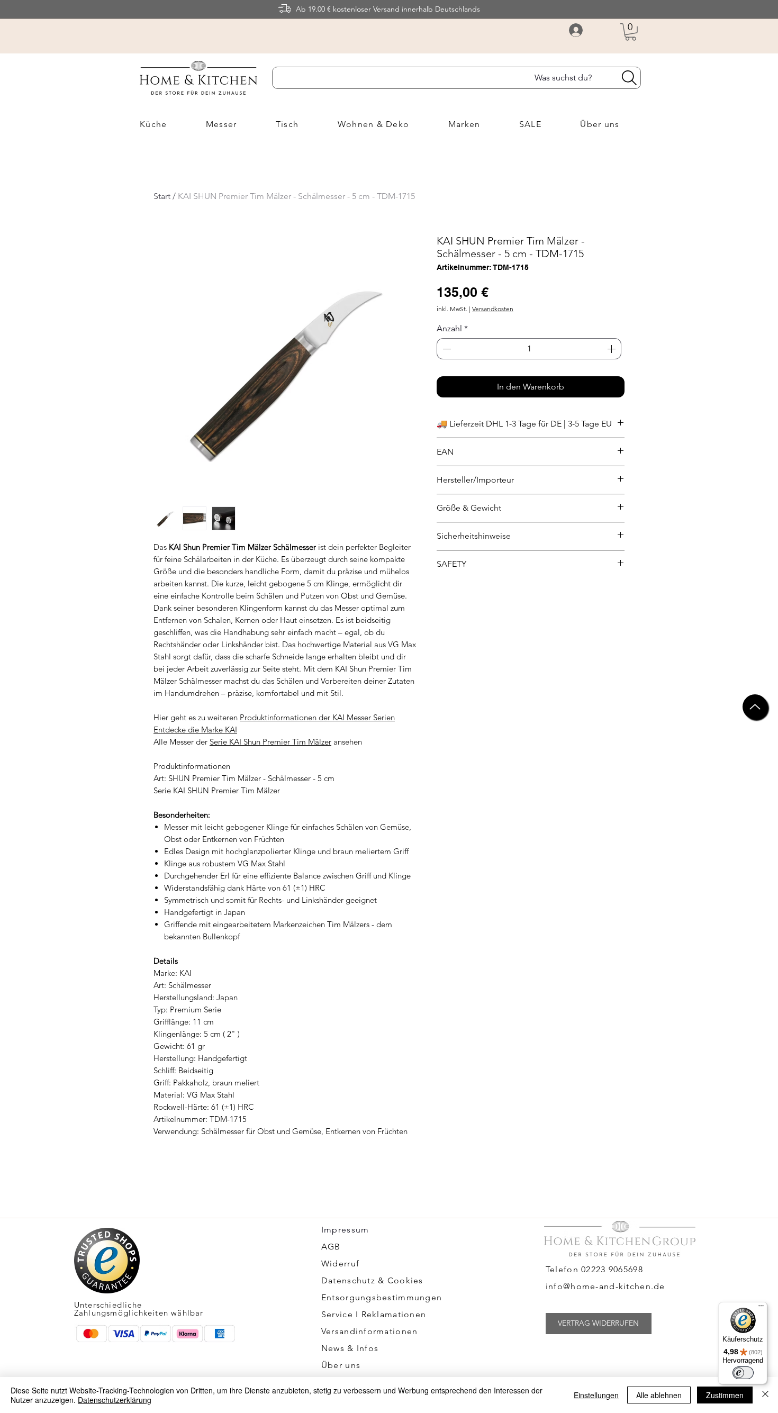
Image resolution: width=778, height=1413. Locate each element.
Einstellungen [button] (596, 1395)
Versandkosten (492, 309)
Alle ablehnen (659, 1395)
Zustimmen (725, 1395)
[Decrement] (445, 349)
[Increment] (612, 349)
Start (161, 196)
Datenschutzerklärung (114, 1399)
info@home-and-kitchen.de (605, 1286)
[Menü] (761, 1308)
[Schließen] (765, 1395)
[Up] (755, 706)
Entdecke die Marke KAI (195, 729)
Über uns (340, 1365)
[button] (630, 32)
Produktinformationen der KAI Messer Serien (317, 717)
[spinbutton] (529, 349)
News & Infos (349, 1348)
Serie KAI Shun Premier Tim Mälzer (270, 742)
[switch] (743, 1372)
